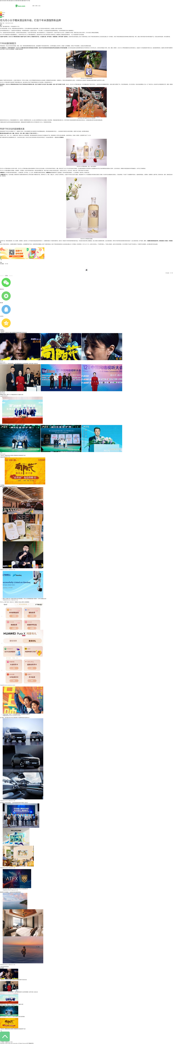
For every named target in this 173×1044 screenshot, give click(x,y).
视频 (18, 0)
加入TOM (10, 1042)
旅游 (12, 0)
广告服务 (6, 1042)
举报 (1, 262)
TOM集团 (2, 1042)
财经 (20, 0)
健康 (23, 0)
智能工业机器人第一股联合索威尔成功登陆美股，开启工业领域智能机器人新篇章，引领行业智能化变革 (24, 598)
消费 (25, 0)
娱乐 (5, 0)
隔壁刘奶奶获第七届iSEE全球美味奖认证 (8, 486)
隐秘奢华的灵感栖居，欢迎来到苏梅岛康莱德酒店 (10, 892)
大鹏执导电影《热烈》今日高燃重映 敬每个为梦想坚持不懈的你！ (16, 714)
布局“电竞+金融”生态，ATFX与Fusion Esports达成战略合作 (15, 888)
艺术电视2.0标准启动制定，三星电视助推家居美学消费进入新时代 (14, 802)
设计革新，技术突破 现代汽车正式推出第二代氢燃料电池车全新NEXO (14, 717)
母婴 (16, 0)
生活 (14, 0)
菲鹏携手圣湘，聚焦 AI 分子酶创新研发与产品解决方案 (11, 394)
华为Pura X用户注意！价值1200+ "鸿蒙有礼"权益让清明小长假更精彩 (14, 602)
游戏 (10, 0)
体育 (7, 0)
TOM (3, 23)
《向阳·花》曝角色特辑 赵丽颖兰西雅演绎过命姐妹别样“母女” (13, 455)
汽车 (27, 0)
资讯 (3, 0)
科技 (29, 0)
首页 (1, 0)
